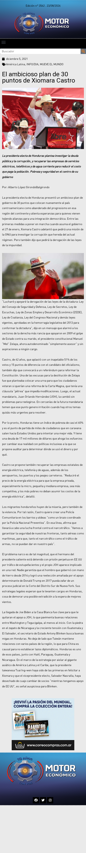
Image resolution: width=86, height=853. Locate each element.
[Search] (83, 51)
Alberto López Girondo (22, 187)
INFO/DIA (32, 64)
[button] (3, 42)
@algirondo (42, 187)
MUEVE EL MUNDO (51, 64)
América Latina (15, 64)
